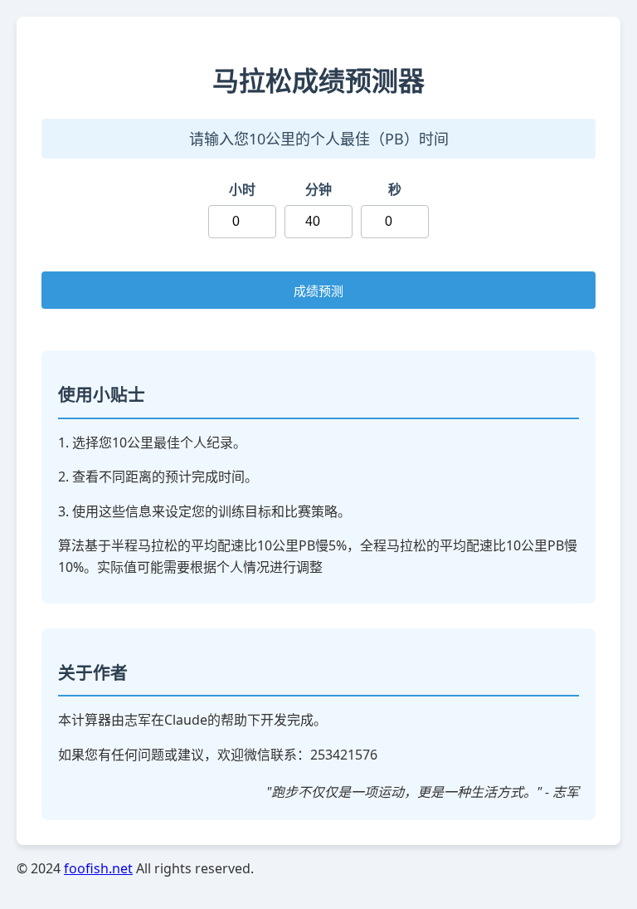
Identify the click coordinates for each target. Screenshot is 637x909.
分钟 (318, 189)
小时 (242, 189)
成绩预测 (318, 291)
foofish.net (98, 868)
